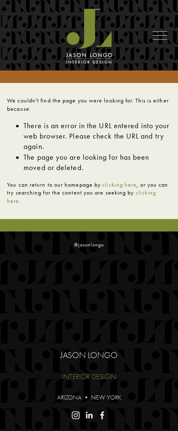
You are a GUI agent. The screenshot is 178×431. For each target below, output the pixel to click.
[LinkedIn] (89, 415)
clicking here (119, 184)
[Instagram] (76, 415)
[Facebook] (102, 415)
